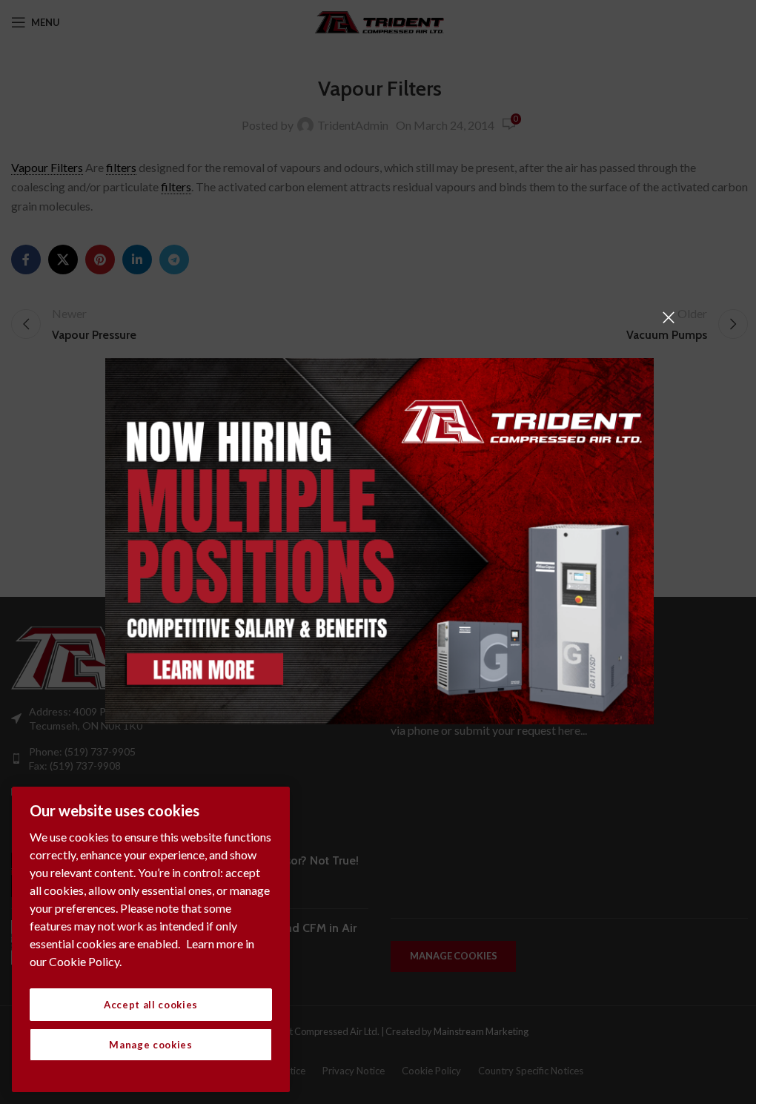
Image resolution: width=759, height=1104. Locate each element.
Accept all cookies (151, 1005)
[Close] (668, 317)
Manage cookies (150, 1045)
